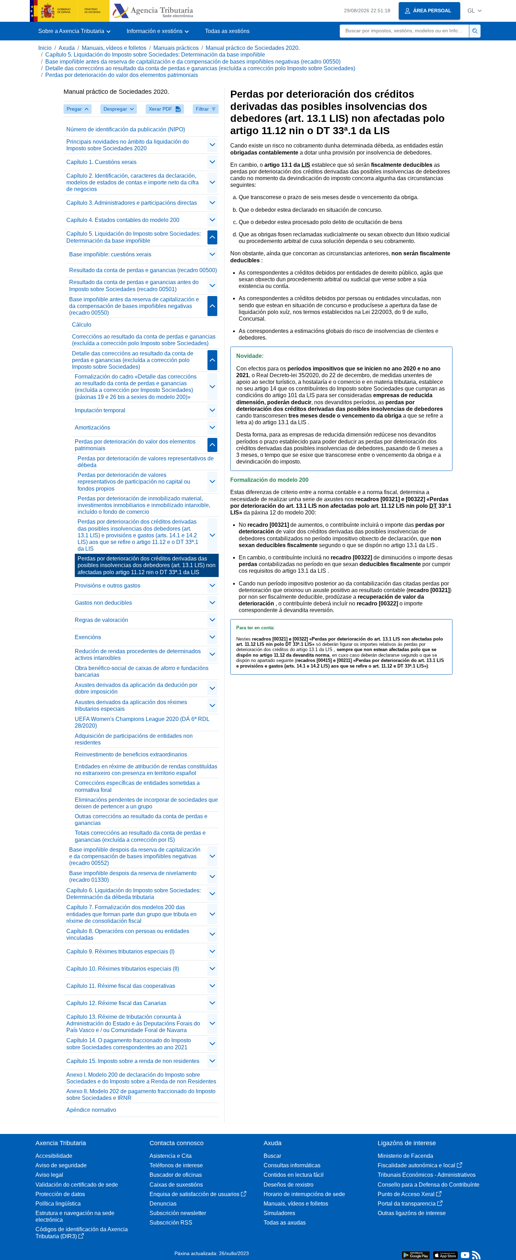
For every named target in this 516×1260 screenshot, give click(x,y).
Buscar (272, 1156)
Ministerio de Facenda (405, 1156)
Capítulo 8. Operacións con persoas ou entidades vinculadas (127, 934)
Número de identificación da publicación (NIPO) (125, 129)
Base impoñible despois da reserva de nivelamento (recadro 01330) (133, 876)
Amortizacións (92, 428)
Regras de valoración (101, 620)
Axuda (67, 48)
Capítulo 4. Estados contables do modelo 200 (122, 220)
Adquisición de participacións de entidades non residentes (134, 739)
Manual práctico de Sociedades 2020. (253, 48)
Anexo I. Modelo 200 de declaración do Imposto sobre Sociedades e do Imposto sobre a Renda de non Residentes (141, 1078)
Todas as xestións (227, 31)
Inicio (45, 48)
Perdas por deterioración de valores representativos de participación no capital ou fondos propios (134, 481)
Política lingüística (58, 1204)
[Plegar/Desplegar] (212, 145)
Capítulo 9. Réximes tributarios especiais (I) (120, 951)
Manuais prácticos (176, 48)
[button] (474, 11)
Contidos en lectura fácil (294, 1175)
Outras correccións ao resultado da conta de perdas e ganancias (141, 819)
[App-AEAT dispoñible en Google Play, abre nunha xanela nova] (416, 1255)
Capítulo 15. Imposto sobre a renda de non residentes (132, 1061)
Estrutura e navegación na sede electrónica (74, 1216)
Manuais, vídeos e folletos (114, 48)
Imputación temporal (100, 410)
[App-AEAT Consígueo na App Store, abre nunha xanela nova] (445, 1255)
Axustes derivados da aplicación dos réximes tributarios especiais (131, 705)
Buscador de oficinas (176, 1175)
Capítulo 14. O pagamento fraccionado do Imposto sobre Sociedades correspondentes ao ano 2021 (128, 1043)
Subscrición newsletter (178, 1213)
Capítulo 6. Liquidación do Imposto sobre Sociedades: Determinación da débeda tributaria (133, 893)
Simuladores (279, 1213)
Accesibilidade (53, 1156)
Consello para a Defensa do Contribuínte (428, 1185)
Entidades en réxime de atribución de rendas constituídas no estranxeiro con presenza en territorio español (146, 769)
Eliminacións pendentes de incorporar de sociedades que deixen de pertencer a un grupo (146, 803)
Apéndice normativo (91, 1110)
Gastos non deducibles (103, 603)
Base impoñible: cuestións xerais (110, 254)
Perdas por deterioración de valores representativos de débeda (146, 461)
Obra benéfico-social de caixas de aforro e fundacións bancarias (142, 671)
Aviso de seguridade (61, 1165)
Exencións (88, 637)
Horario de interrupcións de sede (304, 1194)
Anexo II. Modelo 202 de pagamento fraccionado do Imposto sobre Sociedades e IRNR (141, 1094)
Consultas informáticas (292, 1165)
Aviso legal (49, 1175)
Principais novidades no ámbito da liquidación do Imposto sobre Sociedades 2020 (127, 145)
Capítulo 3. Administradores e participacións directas (131, 203)
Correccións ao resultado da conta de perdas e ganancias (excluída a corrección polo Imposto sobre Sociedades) (144, 340)
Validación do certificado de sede (76, 1185)
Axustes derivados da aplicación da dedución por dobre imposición (136, 688)
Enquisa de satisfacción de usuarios (194, 1194)
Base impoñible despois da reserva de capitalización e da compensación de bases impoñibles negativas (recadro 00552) (134, 856)
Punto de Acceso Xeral (406, 1194)
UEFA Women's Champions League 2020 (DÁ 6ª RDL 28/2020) (142, 722)
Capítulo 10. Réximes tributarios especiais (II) (122, 969)
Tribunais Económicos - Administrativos (427, 1175)
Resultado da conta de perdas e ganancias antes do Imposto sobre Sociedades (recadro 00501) (134, 285)
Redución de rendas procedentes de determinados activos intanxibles (138, 654)
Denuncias (163, 1204)
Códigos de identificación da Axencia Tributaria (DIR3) (81, 1232)
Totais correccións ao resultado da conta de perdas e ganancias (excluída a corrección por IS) (140, 836)
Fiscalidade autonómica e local (416, 1165)
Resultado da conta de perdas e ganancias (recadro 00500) (143, 270)
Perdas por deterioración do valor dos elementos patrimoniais (121, 75)
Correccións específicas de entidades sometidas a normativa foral (137, 786)
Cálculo (81, 325)
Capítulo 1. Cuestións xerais (101, 162)
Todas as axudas (285, 1223)
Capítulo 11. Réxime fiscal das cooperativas (120, 986)
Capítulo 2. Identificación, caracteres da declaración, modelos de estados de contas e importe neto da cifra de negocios (132, 182)
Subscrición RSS (171, 1223)
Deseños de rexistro (288, 1185)
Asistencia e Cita (171, 1156)
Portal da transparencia (407, 1204)
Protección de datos (60, 1194)
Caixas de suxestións (176, 1185)
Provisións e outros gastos (107, 586)
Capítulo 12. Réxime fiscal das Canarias (116, 1003)
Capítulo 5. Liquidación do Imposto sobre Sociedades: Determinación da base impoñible (155, 55)
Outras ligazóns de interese (412, 1213)
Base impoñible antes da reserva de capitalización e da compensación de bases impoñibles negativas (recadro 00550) (192, 62)
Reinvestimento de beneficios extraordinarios (131, 754)
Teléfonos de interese (176, 1165)
